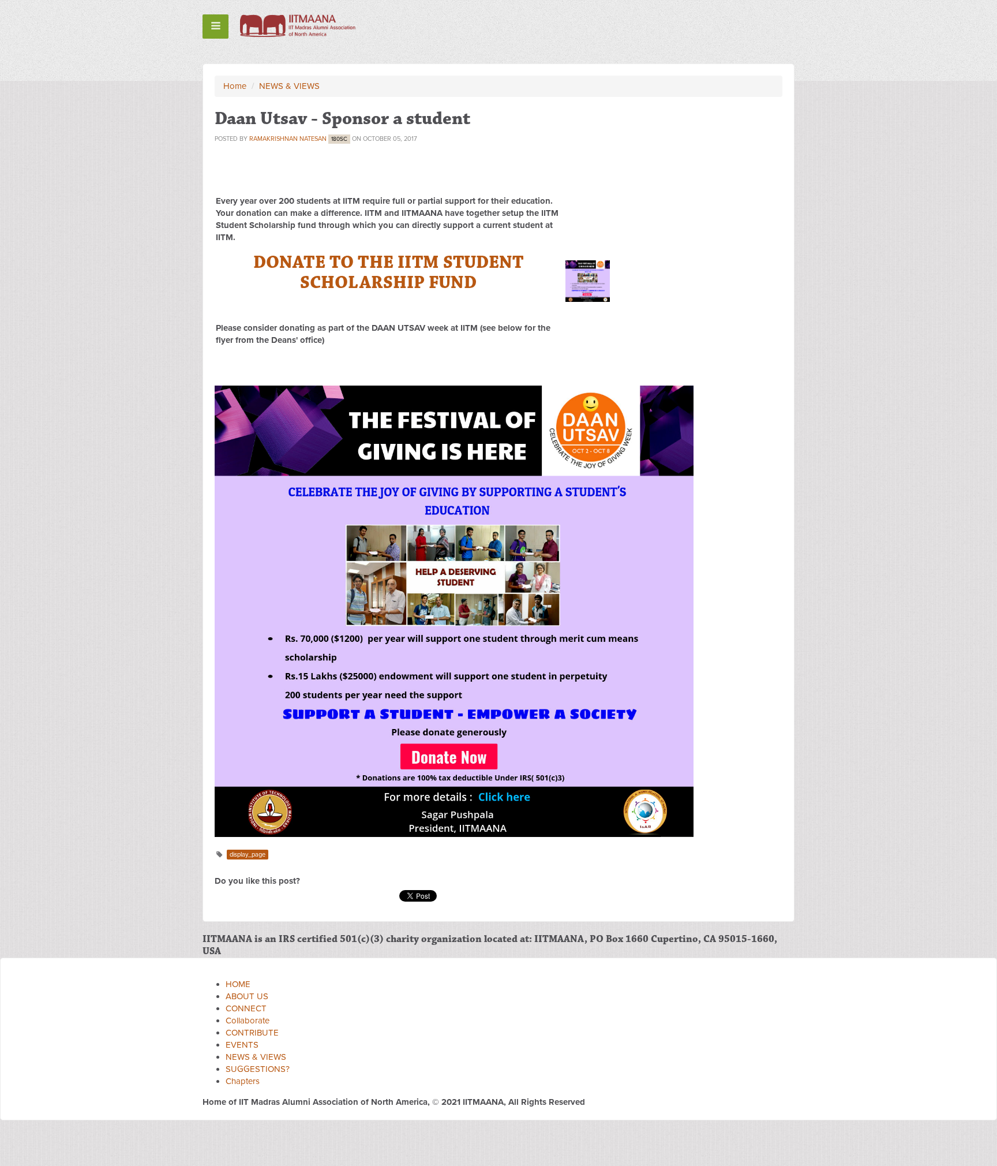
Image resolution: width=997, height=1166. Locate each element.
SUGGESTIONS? (258, 1069)
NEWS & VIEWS (289, 86)
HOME (238, 984)
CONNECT (246, 1008)
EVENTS (242, 1045)
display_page (247, 854)
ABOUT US (247, 996)
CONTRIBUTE (252, 1032)
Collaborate (247, 1020)
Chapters (243, 1081)
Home (234, 86)
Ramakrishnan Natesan (288, 139)
